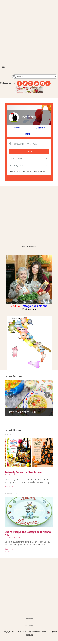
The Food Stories (12, 475)
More (27, 133)
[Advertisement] (29, 31)
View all (8, 551)
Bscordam (28, 117)
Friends (18, 127)
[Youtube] (36, 83)
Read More (9, 486)
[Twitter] (25, 83)
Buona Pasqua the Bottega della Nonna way (28, 533)
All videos (29, 151)
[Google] (31, 83)
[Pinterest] (48, 83)
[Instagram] (42, 83)
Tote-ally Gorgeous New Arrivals (24, 472)
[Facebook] (19, 83)
